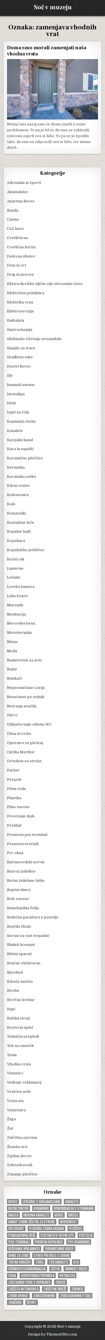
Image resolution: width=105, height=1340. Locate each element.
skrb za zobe (18, 1255)
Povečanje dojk (20, 816)
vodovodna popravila (37, 1275)
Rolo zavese (18, 899)
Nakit (12, 669)
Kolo (11, 504)
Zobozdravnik (19, 1165)
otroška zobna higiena (46, 1228)
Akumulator (17, 192)
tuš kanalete (58, 1262)
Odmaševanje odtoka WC (29, 724)
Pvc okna (15, 853)
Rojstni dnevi (19, 890)
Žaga (11, 1119)
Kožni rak (15, 559)
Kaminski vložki (21, 421)
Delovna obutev (21, 256)
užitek (55, 1268)
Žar (10, 1128)
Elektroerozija (20, 311)
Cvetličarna (17, 238)
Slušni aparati (19, 954)
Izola (11, 403)
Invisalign (16, 394)
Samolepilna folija (23, 908)
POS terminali (19, 1242)
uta (76, 1262)
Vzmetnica (16, 1110)
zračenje (15, 1302)
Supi (11, 1009)
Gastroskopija (19, 330)
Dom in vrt (16, 265)
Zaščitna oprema (22, 1137)
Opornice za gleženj (25, 743)
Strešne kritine (20, 1000)
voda (12, 1275)
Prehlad (14, 825)
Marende (15, 605)
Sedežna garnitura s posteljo (33, 917)
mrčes (73, 1215)
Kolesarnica (18, 495)
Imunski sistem (20, 385)
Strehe (13, 990)
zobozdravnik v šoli (75, 1295)
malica (13, 1215)
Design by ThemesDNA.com (52, 1334)
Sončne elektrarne (24, 963)
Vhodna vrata (19, 1064)
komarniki (41, 1208)
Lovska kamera (20, 586)
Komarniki (16, 513)
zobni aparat (18, 1295)
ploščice (75, 1228)
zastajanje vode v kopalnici (29, 1282)
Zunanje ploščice (22, 1174)
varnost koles (76, 1268)
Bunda (12, 210)
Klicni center (18, 485)
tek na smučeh (19, 1262)
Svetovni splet (20, 1027)
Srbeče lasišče (20, 981)
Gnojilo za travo (21, 348)
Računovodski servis (26, 862)
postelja (85, 1235)
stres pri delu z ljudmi (51, 1255)
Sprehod (15, 972)
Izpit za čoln (18, 412)
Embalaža (15, 320)
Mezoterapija (19, 632)
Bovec (13, 1201)
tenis (40, 1262)
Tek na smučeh (20, 1046)
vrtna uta (67, 1275)
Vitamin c (15, 1073)
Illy (10, 375)
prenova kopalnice (49, 1242)
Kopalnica (16, 541)
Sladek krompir (21, 945)
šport (31, 1302)
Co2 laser (15, 228)
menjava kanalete (36, 1215)
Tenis (12, 1055)
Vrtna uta (15, 1101)
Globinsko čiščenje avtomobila (34, 339)
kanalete (71, 1201)
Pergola (14, 779)
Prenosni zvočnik (23, 844)
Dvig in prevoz (20, 274)
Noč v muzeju (53, 7)
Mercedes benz (21, 623)
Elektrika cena (20, 302)
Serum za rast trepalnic (28, 936)
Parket (13, 770)
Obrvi (12, 715)
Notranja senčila (21, 706)
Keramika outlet (21, 476)
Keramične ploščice (25, 458)
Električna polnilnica (25, 293)
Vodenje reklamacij (24, 1082)
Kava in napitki (20, 449)
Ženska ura (17, 1147)
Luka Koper (17, 596)
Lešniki (13, 577)
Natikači (14, 678)
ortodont (16, 1228)
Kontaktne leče (20, 522)
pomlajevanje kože (22, 1235)
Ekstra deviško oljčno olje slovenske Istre (45, 284)
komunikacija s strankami (74, 1208)
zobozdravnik (44, 1295)
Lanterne (15, 568)
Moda (12, 651)
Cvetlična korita (21, 247)
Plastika (14, 798)
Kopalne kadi (19, 531)
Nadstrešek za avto (24, 660)
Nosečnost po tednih (25, 697)
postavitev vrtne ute (57, 1235)
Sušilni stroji (18, 1018)
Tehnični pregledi (23, 1036)
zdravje (77, 1289)
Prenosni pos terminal (27, 834)
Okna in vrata (19, 733)
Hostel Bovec (19, 366)
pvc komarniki (79, 1242)
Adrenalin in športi (24, 183)
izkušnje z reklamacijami (41, 1201)
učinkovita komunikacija (27, 1268)
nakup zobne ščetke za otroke (31, 1221)
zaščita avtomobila (23, 1289)
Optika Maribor (21, 752)
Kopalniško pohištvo (25, 550)
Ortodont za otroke (24, 761)
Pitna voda (16, 789)
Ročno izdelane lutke (26, 880)
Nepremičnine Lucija (26, 688)
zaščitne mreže (54, 1289)
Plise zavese (18, 807)
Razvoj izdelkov (21, 871)
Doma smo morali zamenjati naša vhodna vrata (46, 51)
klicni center (18, 1208)
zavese (60, 1282)
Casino (13, 219)
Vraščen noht (19, 1091)
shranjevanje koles (59, 1248)
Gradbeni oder (20, 357)
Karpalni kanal (20, 440)
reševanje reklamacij (24, 1248)
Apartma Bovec (21, 201)
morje (58, 1215)
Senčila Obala (19, 926)
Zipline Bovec (19, 1156)
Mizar (12, 642)
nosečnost (68, 1221)
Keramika (16, 467)
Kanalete (15, 431)
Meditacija (16, 614)
